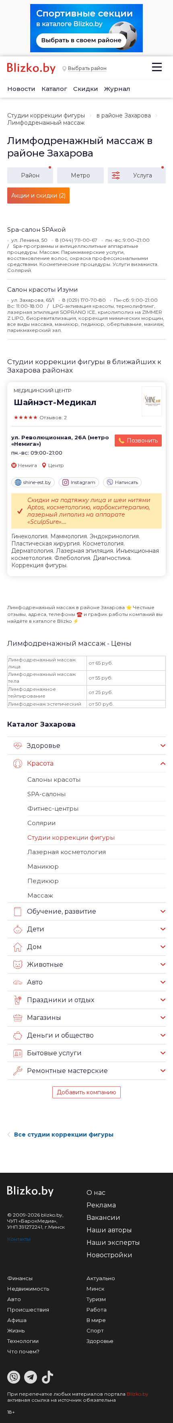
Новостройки (109, 1255)
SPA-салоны (46, 794)
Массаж (40, 895)
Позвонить (142, 440)
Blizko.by (137, 1394)
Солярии (41, 823)
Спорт (95, 1330)
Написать (126, 482)
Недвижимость (28, 1288)
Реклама (101, 1205)
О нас (95, 1192)
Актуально (100, 1278)
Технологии (23, 1341)
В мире (96, 1320)
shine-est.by (37, 482)
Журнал (117, 89)
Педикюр (43, 881)
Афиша (17, 1320)
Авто (14, 1299)
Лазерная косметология (66, 852)
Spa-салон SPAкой (36, 229)
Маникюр (43, 866)
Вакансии (103, 1217)
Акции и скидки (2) (38, 195)
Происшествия (28, 1309)
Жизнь (16, 1330)
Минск (95, 1288)
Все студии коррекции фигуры (63, 1134)
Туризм (96, 1299)
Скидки (85, 89)
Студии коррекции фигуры (46, 115)
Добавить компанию (86, 1092)
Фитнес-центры (52, 808)
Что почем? (23, 1351)
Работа (96, 1309)
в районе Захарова (124, 115)
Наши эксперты (113, 1242)
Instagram (83, 482)
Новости (21, 89)
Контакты (19, 1239)
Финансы (20, 1278)
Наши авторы (109, 1230)
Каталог (54, 89)
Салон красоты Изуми (42, 289)
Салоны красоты (53, 779)
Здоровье (99, 1341)
